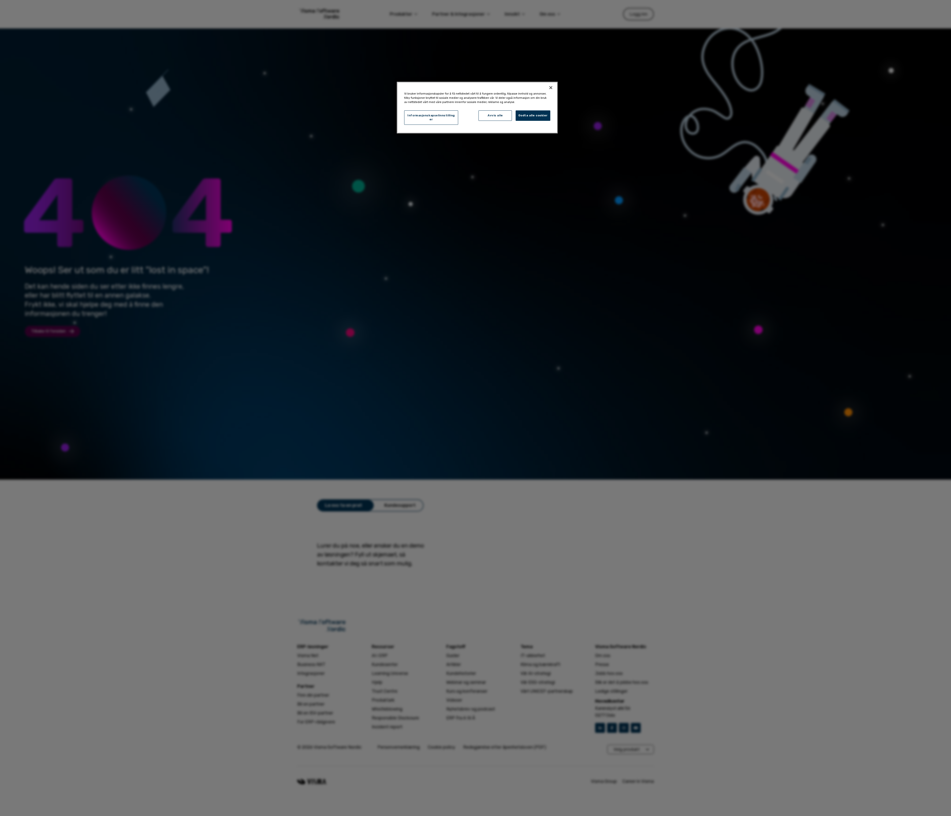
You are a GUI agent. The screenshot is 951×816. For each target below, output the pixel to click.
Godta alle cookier (533, 115)
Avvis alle (495, 115)
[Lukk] (550, 87)
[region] (477, 107)
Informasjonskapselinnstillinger (431, 117)
